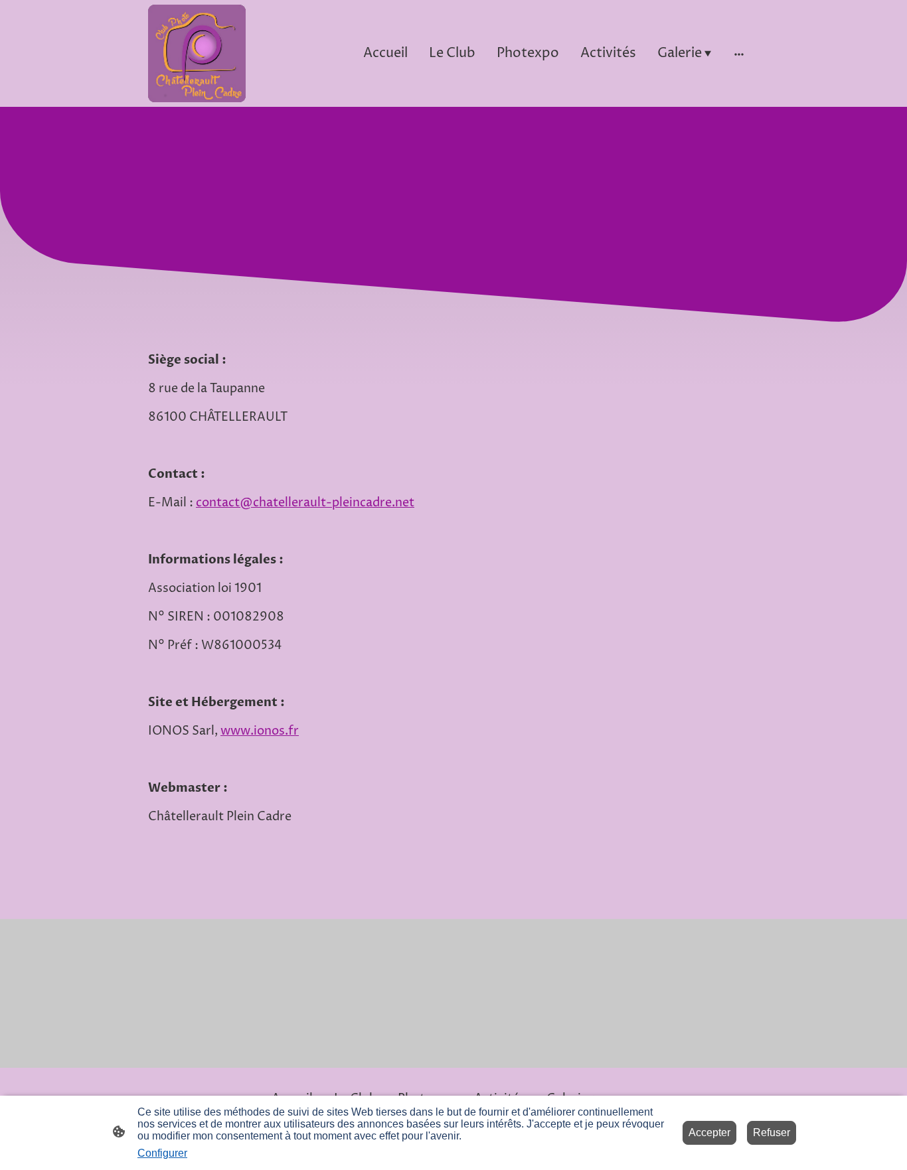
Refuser (771, 1132)
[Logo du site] (197, 53)
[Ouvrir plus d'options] (739, 53)
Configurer (162, 1153)
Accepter (709, 1132)
